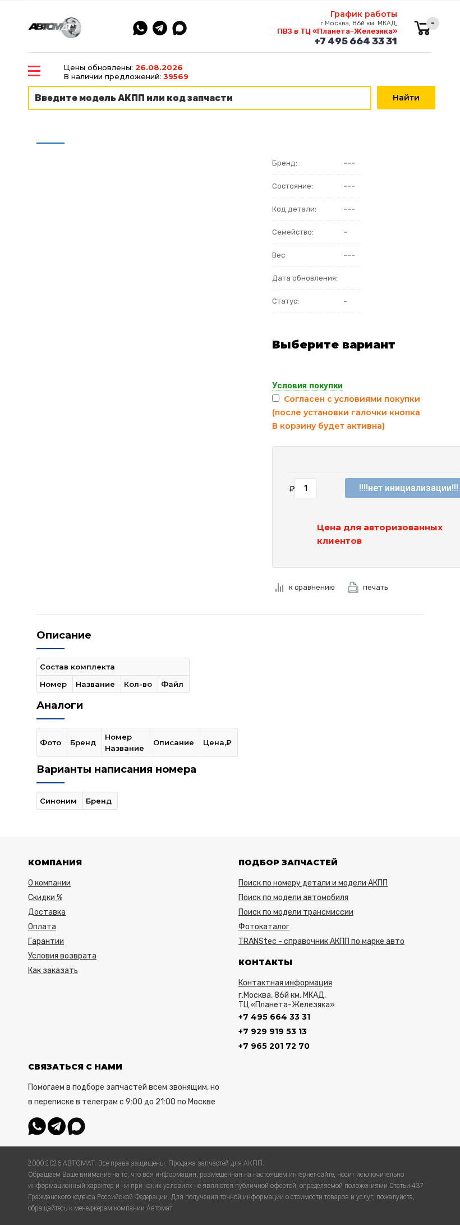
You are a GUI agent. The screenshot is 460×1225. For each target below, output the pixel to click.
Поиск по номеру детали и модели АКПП (313, 883)
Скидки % (45, 897)
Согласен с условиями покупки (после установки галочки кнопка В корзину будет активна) (346, 412)
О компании (49, 883)
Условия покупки (307, 385)
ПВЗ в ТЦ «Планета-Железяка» (337, 31)
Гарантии (46, 941)
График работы (363, 14)
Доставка (47, 912)
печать (375, 587)
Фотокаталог (263, 927)
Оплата (42, 927)
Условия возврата (62, 956)
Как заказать (53, 970)
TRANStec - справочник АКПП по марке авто (321, 941)
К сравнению (312, 587)
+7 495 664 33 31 (355, 41)
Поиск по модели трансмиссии (295, 912)
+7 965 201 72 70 (274, 1046)
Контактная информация (285, 983)
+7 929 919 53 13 (272, 1031)
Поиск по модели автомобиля (293, 897)
